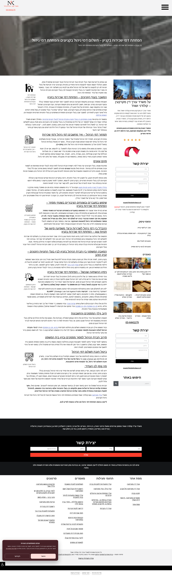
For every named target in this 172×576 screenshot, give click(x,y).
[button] (165, 7)
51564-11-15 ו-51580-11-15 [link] (86, 306)
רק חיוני (17, 556)
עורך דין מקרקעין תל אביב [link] (130, 489)
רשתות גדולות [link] (101, 115)
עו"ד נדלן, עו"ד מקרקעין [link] (102, 489)
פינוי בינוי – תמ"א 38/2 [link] (46, 497)
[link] (2, 564)
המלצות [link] (117, 207)
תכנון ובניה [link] (136, 493)
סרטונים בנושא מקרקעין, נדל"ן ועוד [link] (45, 485)
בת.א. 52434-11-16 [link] (50, 327)
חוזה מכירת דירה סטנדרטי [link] (73, 533)
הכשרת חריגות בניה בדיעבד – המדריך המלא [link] (123, 317)
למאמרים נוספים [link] (76, 542)
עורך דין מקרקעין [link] (133, 484)
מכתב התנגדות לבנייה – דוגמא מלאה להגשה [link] (142, 296)
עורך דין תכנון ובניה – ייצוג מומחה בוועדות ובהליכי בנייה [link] (134, 234)
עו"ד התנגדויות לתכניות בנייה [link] (100, 484)
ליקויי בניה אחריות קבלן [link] (74, 538)
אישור (43, 556)
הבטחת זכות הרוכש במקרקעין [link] (75, 519)
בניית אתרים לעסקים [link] (106, 554)
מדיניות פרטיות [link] (96, 573)
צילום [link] (97, 554)
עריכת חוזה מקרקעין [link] (47, 502)
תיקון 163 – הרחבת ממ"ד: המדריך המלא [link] (123, 296)
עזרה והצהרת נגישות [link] (86, 558)
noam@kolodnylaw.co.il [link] (132, 202)
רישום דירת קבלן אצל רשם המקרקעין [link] (73, 490)
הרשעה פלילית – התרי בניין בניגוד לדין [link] (72, 503)
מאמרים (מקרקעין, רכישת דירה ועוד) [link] (130, 499)
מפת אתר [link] (136, 504)
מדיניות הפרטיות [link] (11, 548)
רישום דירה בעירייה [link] (47, 506)
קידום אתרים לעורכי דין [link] (63, 554)
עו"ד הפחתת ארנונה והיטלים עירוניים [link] (100, 494)
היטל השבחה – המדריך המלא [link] (143, 317)
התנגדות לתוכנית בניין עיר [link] (45, 511)
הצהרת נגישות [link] (75, 573)
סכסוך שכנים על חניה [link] (75, 529)
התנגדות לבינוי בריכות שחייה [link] (141, 246)
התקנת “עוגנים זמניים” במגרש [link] (46, 521)
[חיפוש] (115, 383)
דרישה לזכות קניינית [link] (75, 508)
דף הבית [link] (138, 45)
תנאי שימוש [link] (85, 573)
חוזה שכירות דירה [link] (76, 513)
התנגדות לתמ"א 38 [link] (144, 241)
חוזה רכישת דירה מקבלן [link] (46, 516)
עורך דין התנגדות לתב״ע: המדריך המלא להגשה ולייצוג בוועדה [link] (123, 274)
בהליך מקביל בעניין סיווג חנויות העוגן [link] (93, 187)
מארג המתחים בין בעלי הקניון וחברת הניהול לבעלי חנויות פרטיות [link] (67, 119)
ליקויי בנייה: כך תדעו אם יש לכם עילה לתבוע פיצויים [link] (44, 492)
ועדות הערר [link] (71, 304)
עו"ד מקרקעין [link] (97, 395)
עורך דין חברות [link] (105, 508)
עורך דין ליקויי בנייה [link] (144, 227)
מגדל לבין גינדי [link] (73, 265)
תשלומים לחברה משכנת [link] (74, 484)
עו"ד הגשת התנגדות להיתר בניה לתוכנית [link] (73, 496)
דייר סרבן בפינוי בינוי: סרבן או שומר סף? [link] (142, 273)
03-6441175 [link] (10, 10)
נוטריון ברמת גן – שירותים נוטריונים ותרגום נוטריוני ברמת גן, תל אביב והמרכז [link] (101, 502)
